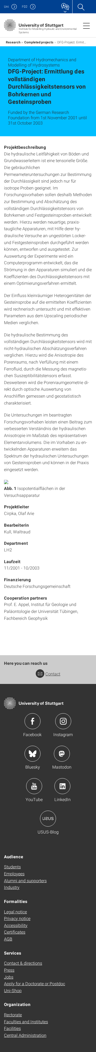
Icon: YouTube (34, 786)
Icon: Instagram (63, 721)
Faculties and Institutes (26, 1021)
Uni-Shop (13, 990)
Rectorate (13, 1014)
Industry (11, 887)
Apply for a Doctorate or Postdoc (34, 983)
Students (12, 866)
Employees (14, 873)
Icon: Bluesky (33, 754)
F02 (24, 7)
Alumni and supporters (25, 880)
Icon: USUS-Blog (48, 819)
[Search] (80, 6)
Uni (6, 7)
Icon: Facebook (33, 721)
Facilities (12, 1028)
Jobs (8, 977)
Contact (52, 673)
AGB (8, 939)
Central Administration (25, 1035)
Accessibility (15, 925)
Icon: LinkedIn (62, 786)
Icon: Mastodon (62, 754)
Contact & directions (23, 963)
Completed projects (39, 42)
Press (9, 970)
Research (13, 42)
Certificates (14, 932)
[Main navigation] (86, 25)
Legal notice (15, 911)
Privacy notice (17, 918)
